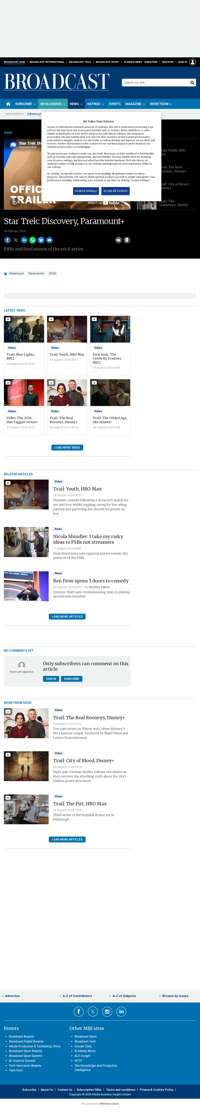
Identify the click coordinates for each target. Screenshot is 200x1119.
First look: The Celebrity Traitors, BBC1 (107, 358)
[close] (130, 231)
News (58, 529)
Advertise (12, 996)
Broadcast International (47, 62)
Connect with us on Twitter (93, 1011)
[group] (160, 104)
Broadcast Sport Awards (25, 1051)
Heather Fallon (99, 587)
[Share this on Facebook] (7, 240)
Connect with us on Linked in (121, 1012)
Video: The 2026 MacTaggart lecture (22, 420)
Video (12, 347)
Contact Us (65, 1089)
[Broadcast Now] (57, 90)
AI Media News (133, 62)
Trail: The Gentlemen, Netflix (173, 203)
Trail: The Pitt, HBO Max (80, 804)
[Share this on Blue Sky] (41, 240)
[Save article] (126, 240)
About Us (47, 1089)
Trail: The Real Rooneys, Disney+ (173, 169)
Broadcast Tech (80, 62)
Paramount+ (36, 273)
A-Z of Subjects (124, 996)
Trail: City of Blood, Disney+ (83, 760)
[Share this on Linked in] (24, 240)
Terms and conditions (120, 1089)
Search (192, 82)
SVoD (8, 133)
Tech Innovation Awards (25, 1065)
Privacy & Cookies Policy (156, 1089)
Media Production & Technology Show (35, 1046)
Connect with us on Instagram (107, 1012)
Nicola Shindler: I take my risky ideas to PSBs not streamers (88, 539)
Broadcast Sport (107, 62)
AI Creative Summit (22, 1061)
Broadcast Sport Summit (25, 1056)
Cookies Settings (86, 191)
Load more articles (67, 616)
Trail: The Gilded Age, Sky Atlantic (110, 420)
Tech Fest (15, 1070)
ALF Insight (82, 1056)
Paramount (17, 273)
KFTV (78, 1061)
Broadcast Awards (21, 1036)
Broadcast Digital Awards (26, 1041)
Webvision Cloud (109, 1103)
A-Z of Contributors (77, 996)
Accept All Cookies (116, 191)
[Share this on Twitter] (15, 240)
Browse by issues (175, 996)
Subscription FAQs (89, 1089)
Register (168, 62)
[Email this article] (49, 240)
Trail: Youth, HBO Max (67, 354)
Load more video (67, 447)
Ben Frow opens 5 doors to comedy (91, 581)
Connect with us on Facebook (79, 1012)
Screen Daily (83, 1046)
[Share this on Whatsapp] (32, 240)
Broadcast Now (14, 62)
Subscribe (151, 62)
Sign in (182, 62)
